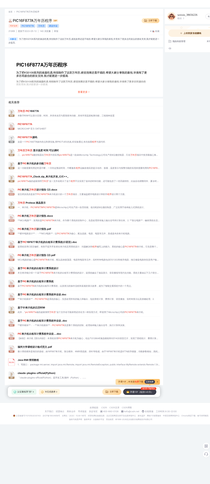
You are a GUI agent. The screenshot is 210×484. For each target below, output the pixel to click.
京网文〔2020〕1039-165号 (74, 415)
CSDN (104, 407)
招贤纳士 (60, 411)
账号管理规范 (202, 415)
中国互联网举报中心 (171, 415)
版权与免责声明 (75, 419)
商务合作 (71, 411)
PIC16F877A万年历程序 (33, 20)
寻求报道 (82, 411)
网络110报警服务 (154, 415)
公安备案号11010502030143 (28, 415)
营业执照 (109, 419)
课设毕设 (53, 26)
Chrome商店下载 (188, 415)
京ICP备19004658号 (51, 415)
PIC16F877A (28, 26)
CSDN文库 (114, 407)
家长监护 (141, 415)
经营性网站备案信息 (96, 415)
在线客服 (149, 411)
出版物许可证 (98, 419)
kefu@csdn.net (131, 411)
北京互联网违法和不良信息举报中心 (121, 415)
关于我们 (49, 411)
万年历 (41, 26)
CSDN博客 (127, 407)
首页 (10, 11)
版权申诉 (87, 419)
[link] (10, 11)
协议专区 (93, 411)
